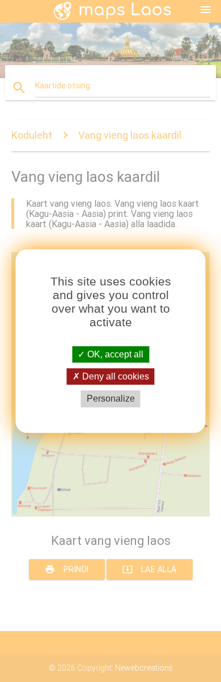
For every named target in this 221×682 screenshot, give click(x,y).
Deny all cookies (114, 376)
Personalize (111, 399)
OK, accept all (114, 354)
